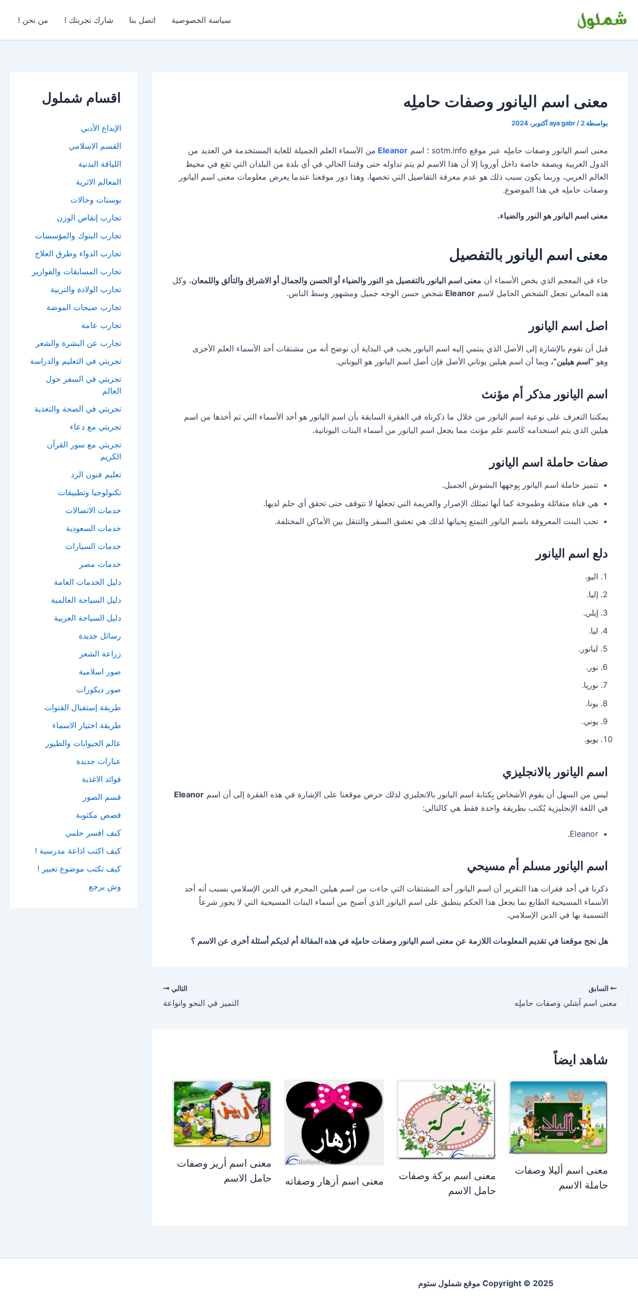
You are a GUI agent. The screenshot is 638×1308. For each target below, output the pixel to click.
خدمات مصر (100, 564)
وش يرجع (105, 886)
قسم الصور (102, 797)
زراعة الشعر (100, 653)
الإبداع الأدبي (101, 128)
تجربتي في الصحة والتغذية (77, 409)
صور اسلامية (100, 671)
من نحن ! (33, 20)
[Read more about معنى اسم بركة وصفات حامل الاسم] (446, 1119)
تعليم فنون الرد (96, 474)
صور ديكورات (98, 689)
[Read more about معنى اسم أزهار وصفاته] (334, 1122)
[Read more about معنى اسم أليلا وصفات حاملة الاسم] (558, 1116)
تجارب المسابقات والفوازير (76, 271)
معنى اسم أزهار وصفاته (334, 1181)
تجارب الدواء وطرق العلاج (78, 253)
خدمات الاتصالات (93, 510)
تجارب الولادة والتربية (85, 289)
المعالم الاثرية (98, 182)
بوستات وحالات (95, 200)
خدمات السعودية (93, 528)
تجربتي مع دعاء (95, 427)
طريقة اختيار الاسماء (86, 725)
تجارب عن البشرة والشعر (78, 343)
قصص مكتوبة (98, 815)
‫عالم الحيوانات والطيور (83, 743)
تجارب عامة (101, 325)
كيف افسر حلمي (93, 833)
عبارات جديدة (98, 761)
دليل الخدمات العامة (87, 582)
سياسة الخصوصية (201, 20)
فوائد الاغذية (101, 779)
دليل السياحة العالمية (86, 600)
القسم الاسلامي (95, 146)
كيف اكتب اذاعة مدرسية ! (78, 851)
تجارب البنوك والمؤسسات (78, 235)
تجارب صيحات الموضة (83, 307)
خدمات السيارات (93, 546)
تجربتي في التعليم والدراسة (75, 361)
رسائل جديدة (100, 636)
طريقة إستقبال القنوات (82, 707)
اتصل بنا (142, 20)
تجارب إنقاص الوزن (89, 217)
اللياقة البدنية (99, 164)
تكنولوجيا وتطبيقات (89, 492)
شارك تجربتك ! (88, 20)
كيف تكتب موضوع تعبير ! (79, 868)
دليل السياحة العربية (87, 618)
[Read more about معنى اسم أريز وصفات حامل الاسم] (222, 1113)
